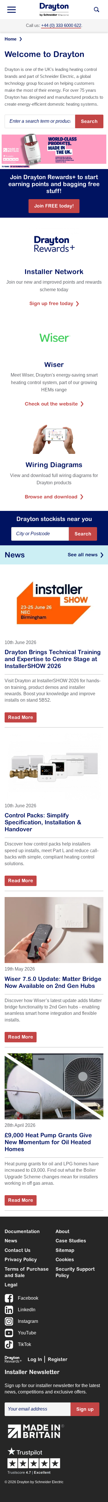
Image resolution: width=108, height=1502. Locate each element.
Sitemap (65, 1250)
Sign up (85, 1409)
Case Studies (71, 1240)
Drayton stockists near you (54, 519)
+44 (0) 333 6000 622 (61, 25)
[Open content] (96, 9)
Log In (35, 1359)
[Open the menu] (11, 9)
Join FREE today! (54, 205)
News (11, 1240)
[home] (54, 9)
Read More (20, 717)
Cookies (65, 1259)
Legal (11, 1284)
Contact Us (18, 1250)
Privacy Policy (21, 1259)
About (62, 1231)
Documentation (22, 1231)
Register (57, 1359)
